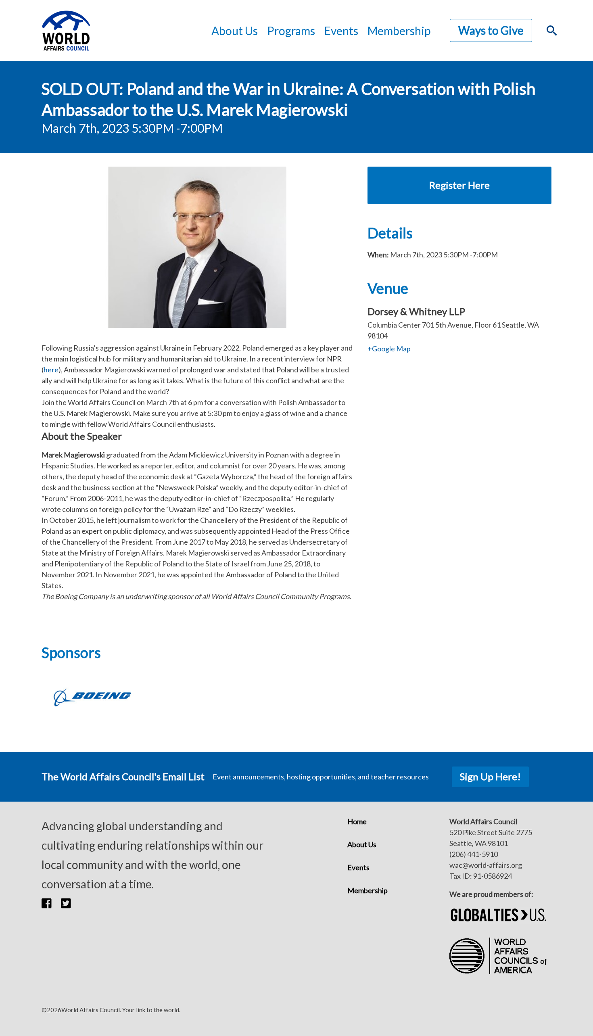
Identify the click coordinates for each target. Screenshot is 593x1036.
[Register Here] (459, 171)
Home (357, 821)
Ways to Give (491, 30)
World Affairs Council (66, 30)
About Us (361, 844)
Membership (398, 31)
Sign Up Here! (490, 776)
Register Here (459, 185)
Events (358, 867)
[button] (51, 903)
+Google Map (389, 348)
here (51, 369)
